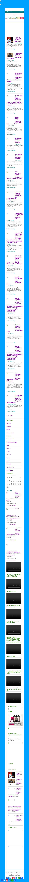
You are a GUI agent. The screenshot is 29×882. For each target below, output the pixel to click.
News (7, 445)
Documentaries (10, 432)
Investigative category (11, 442)
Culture (8, 429)
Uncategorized (10, 467)
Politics (8, 451)
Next (11, 415)
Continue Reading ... (11, 49)
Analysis (8, 423)
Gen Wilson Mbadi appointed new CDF (18, 156)
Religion (8, 454)
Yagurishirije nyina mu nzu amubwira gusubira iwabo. (19, 215)
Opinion (8, 448)
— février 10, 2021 (10, 201)
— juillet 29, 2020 (10, 220)
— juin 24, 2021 (18, 160)
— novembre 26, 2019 (11, 404)
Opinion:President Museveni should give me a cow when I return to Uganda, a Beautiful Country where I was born (14, 808)
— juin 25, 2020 (10, 265)
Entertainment (9, 439)
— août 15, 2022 (10, 125)
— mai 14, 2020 (10, 333)
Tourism (8, 464)
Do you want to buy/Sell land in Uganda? (18, 140)
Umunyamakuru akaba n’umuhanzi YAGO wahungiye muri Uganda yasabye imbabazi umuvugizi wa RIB (13, 553)
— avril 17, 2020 (10, 383)
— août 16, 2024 (10, 60)
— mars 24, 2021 (10, 180)
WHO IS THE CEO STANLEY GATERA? (18, 39)
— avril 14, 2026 (18, 43)
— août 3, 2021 (18, 144)
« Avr (8, 487)
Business (8, 426)
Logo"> (14, 15)
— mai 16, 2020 (10, 285)
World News (9, 470)
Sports (8, 457)
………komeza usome (10, 505)
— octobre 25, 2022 (11, 107)
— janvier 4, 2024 (10, 83)
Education (8, 435)
